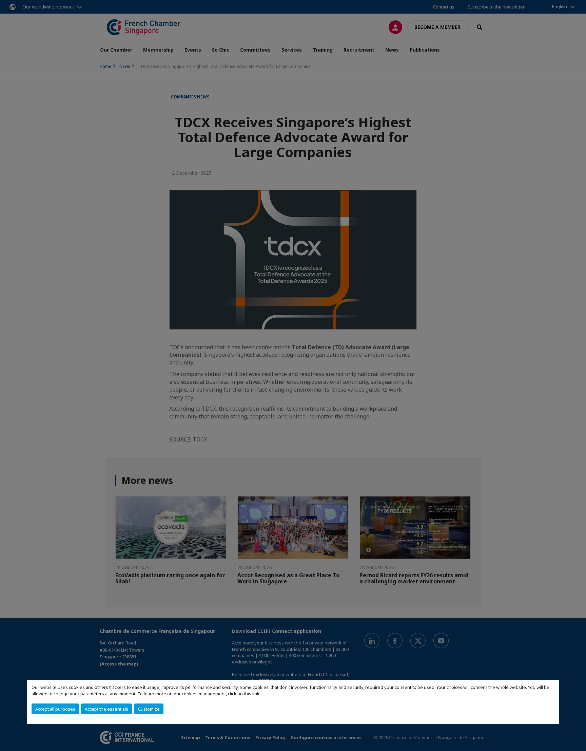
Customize (149, 709)
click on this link (243, 694)
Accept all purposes (55, 709)
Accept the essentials (106, 709)
